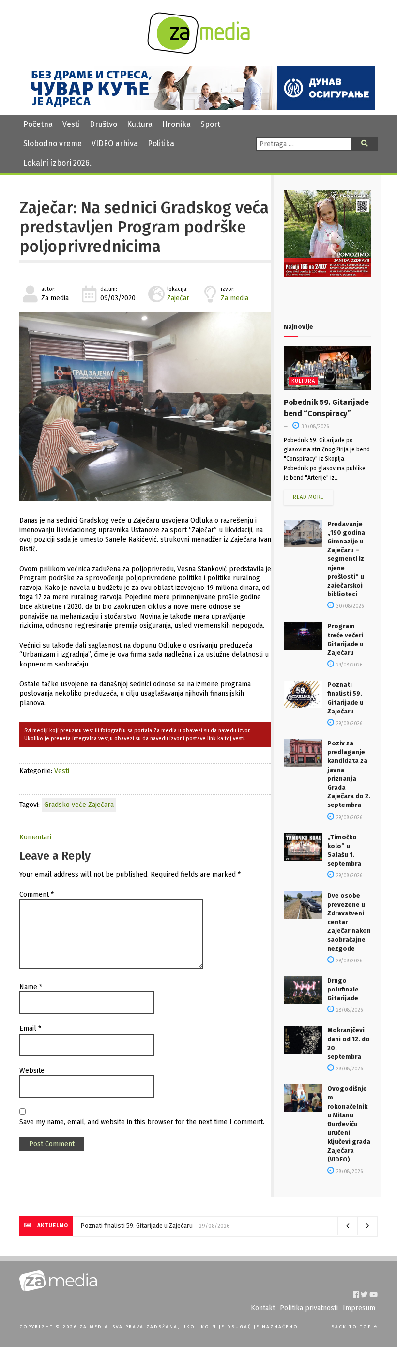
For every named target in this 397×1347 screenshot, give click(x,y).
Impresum (359, 1308)
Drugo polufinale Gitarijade (343, 989)
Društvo (103, 124)
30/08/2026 (314, 427)
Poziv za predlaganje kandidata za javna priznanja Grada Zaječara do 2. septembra (191, 1225)
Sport (210, 124)
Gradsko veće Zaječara (79, 805)
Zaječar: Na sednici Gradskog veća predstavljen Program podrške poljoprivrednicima (144, 227)
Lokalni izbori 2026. (57, 163)
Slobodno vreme (52, 143)
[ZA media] (198, 51)
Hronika (176, 124)
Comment (36, 894)
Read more (308, 497)
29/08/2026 (348, 665)
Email (30, 1028)
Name (30, 987)
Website (32, 1071)
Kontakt (263, 1308)
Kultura (140, 124)
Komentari (35, 837)
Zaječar (178, 298)
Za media (234, 298)
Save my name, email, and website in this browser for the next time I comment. (141, 1122)
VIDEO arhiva (115, 143)
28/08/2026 (349, 1010)
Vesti (71, 124)
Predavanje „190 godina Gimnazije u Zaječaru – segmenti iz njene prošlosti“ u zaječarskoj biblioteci (346, 559)
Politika (161, 143)
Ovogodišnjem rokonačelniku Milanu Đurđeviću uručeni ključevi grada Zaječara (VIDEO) (348, 1124)
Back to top (352, 1327)
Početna (38, 124)
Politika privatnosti (309, 1308)
